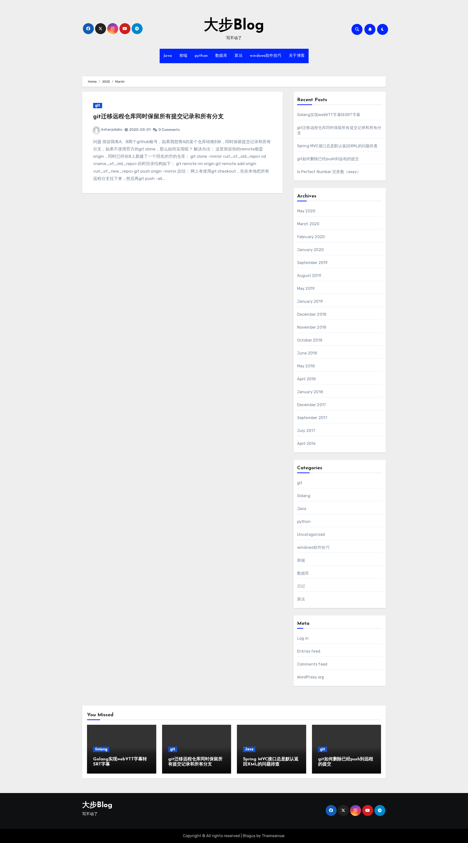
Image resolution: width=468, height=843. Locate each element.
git (97, 105)
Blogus (249, 835)
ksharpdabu (111, 129)
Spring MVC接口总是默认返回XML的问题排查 (337, 146)
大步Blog (234, 26)
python (201, 56)
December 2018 (311, 314)
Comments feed (312, 664)
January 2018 (310, 392)
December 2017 (311, 404)
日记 (301, 586)
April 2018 (306, 379)
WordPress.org (310, 677)
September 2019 (312, 262)
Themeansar (273, 835)
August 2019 (309, 275)
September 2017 (312, 417)
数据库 (221, 56)
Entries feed (308, 651)
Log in (303, 638)
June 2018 (307, 353)
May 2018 (306, 366)
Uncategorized (311, 534)
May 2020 (306, 211)
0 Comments (169, 130)
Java (167, 56)
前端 (183, 56)
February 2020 (311, 237)
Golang (303, 495)
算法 (238, 56)
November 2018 (311, 327)
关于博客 (297, 56)
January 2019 (310, 301)
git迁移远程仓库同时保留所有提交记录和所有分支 (158, 117)
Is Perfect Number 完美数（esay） (329, 171)
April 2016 (306, 443)
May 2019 (306, 288)
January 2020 (310, 249)
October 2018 (309, 340)
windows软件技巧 (266, 56)
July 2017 (306, 430)
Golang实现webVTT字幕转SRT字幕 (328, 114)
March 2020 (308, 224)
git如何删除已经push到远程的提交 (328, 159)
